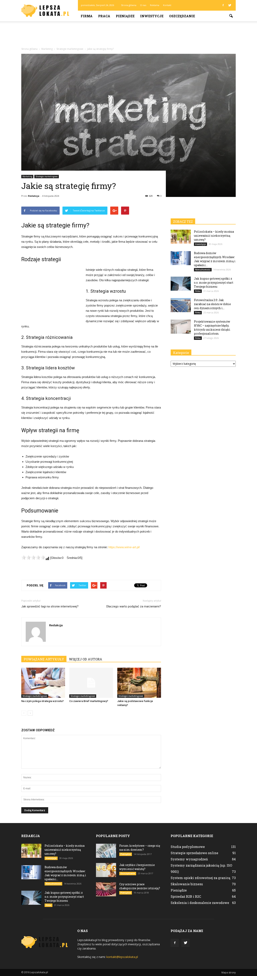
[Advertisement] (128, 35)
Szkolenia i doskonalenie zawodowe (200, 903)
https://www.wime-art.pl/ (124, 547)
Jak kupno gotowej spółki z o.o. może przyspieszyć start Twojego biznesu (213, 282)
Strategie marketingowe (47, 176)
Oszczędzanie (182, 16)
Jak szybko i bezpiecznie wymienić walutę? (137, 867)
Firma (87, 16)
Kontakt (167, 5)
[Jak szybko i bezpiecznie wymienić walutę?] (106, 870)
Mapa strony (228, 972)
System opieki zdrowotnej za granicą (200, 878)
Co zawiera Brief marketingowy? (88, 701)
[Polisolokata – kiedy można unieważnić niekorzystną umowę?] (181, 237)
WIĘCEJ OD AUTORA (85, 659)
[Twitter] (230, 5)
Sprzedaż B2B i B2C (186, 896)
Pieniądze (125, 16)
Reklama (154, 5)
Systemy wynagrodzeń (189, 859)
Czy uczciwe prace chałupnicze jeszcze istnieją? (139, 886)
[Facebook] (223, 5)
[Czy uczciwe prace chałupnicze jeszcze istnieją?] (106, 889)
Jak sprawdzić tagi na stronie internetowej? (50, 606)
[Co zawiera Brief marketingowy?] (91, 683)
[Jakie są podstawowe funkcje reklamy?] (139, 683)
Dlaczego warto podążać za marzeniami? (133, 606)
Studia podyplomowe (188, 847)
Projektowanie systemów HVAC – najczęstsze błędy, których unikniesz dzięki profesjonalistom (212, 327)
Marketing (27, 176)
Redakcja (33, 195)
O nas (143, 5)
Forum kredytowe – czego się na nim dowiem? (139, 848)
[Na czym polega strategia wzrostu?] (43, 683)
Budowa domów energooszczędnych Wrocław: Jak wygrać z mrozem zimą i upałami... (215, 259)
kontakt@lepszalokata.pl (122, 957)
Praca (104, 16)
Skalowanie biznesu (187, 884)
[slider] (33, 557)
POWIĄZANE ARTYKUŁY (44, 659)
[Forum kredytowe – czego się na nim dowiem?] (106, 851)
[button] (231, 16)
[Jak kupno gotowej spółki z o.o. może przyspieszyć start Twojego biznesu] (181, 284)
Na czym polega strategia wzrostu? (42, 701)
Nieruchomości (202, 269)
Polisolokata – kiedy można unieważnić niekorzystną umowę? (214, 235)
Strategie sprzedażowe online (194, 853)
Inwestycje (151, 16)
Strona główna (128, 5)
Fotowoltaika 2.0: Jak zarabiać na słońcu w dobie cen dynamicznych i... (212, 304)
